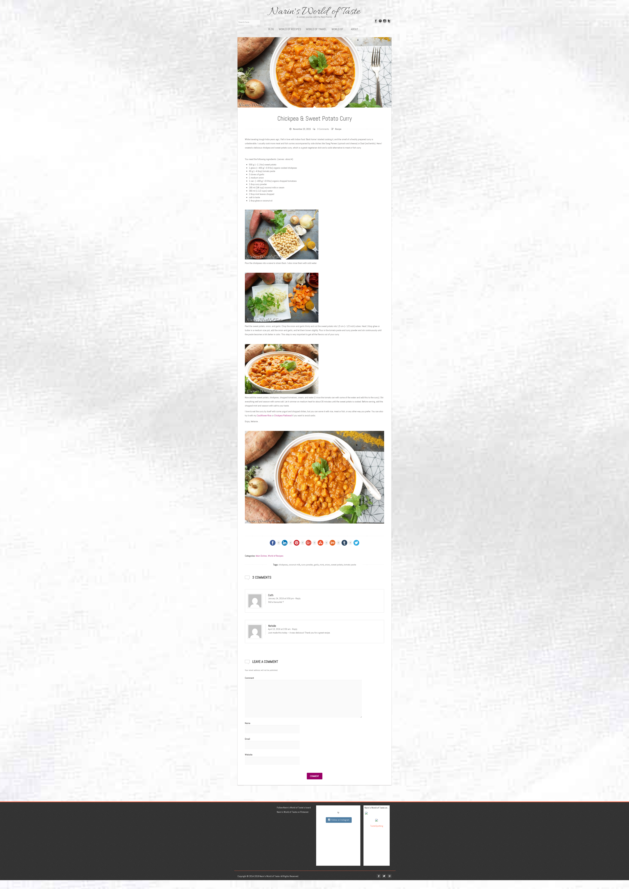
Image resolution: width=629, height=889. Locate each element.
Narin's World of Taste (314, 12)
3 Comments (323, 129)
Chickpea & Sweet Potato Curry (314, 118)
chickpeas (283, 564)
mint (322, 564)
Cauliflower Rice (264, 415)
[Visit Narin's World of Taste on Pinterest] (380, 21)
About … (356, 29)
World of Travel (316, 29)
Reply (298, 598)
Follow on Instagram (340, 820)
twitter (384, 876)
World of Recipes (290, 29)
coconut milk (294, 564)
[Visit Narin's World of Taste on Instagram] (385, 21)
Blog (271, 29)
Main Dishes (261, 555)
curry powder (307, 564)
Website (248, 754)
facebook (379, 876)
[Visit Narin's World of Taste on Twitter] (389, 21)
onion (327, 564)
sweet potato (337, 564)
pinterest (389, 876)
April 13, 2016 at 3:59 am (279, 629)
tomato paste (350, 564)
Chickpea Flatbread (283, 415)
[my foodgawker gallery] (376, 813)
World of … (339, 29)
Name (247, 723)
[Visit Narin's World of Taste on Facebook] (376, 21)
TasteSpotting (376, 825)
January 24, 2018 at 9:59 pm (281, 598)
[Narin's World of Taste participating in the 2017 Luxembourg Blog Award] (376, 819)
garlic (316, 564)
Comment (249, 677)
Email (247, 738)
